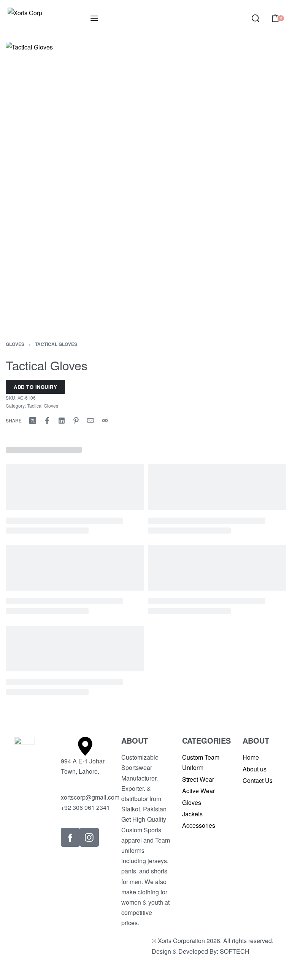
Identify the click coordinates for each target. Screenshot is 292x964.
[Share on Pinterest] (76, 420)
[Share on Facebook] (47, 420)
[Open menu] (94, 18)
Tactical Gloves (56, 344)
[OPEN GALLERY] (146, 182)
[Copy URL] (105, 420)
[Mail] (90, 420)
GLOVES (15, 344)
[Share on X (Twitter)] (32, 420)
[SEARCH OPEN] (255, 18)
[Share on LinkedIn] (61, 420)
